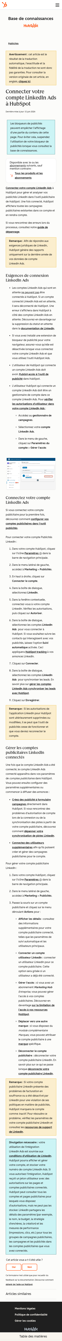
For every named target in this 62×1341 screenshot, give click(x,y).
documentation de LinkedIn (37, 328)
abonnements (18, 165)
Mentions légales (25, 1308)
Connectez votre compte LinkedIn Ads (29, 187)
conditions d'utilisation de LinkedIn (30, 1155)
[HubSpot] (4, 5)
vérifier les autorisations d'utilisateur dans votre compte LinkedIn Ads (33, 404)
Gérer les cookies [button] (25, 1320)
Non (30, 1267)
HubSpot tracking (36, 651)
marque (23, 1043)
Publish (23, 374)
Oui (14, 1267)
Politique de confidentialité (31, 1314)
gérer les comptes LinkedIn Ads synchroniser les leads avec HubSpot (34, 689)
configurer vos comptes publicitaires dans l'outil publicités (27, 524)
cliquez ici (24, 81)
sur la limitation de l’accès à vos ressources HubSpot (36, 1010)
